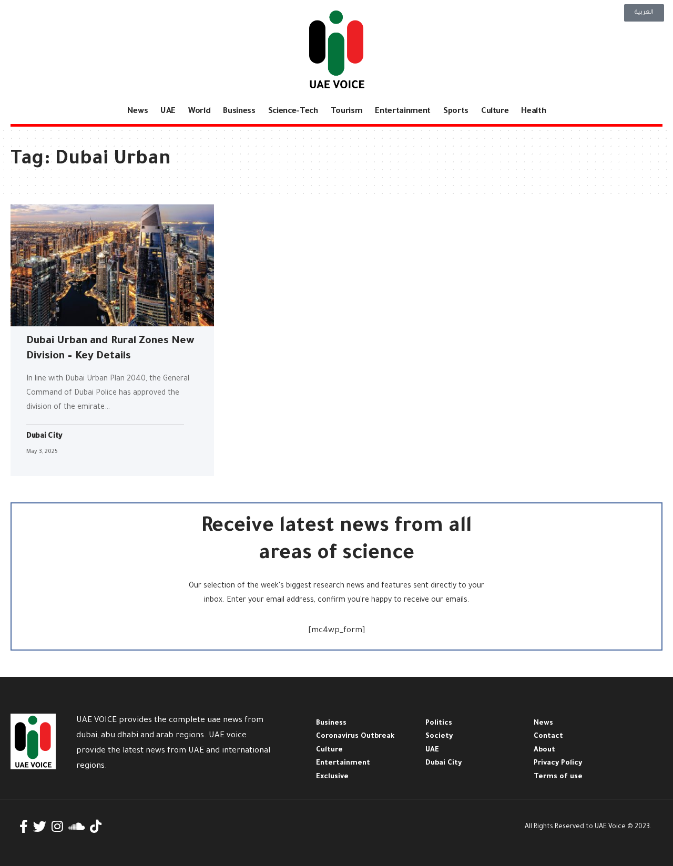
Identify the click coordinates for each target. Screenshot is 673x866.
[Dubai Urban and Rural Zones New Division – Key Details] (112, 265)
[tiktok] (95, 827)
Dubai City (44, 437)
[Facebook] (23, 827)
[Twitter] (39, 827)
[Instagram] (57, 827)
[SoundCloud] (76, 827)
